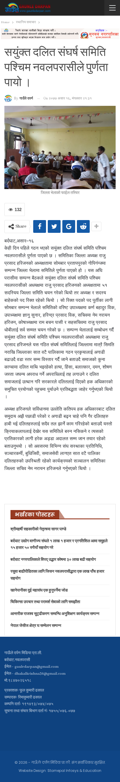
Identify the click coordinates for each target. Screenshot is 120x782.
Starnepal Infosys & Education (74, 770)
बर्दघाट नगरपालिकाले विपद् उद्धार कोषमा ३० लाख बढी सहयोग (53, 559)
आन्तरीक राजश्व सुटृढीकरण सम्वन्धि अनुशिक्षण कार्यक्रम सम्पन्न (54, 614)
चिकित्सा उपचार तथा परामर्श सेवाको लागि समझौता (45, 602)
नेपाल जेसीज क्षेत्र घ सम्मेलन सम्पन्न (35, 625)
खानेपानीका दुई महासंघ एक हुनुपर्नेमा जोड (39, 590)
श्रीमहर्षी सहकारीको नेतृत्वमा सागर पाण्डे (38, 529)
